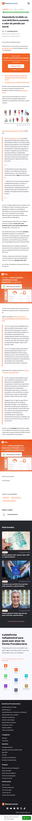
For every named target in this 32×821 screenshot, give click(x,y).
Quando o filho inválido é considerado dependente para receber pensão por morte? (16, 78)
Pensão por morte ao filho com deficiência (17, 82)
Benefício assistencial (8, 717)
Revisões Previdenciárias (9, 760)
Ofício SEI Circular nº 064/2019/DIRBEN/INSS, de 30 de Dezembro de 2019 (15, 319)
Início (11, 9)
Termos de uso (6, 792)
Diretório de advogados (9, 776)
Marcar (28, 818)
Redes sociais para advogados (10, 768)
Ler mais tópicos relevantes (16, 621)
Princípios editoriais (8, 787)
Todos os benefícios (7, 730)
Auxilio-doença (6, 710)
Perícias (4, 755)
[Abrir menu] (28, 3)
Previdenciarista (12, 31)
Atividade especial (7, 747)
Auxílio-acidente (7, 727)
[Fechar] (2, 816)
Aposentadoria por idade (9, 707)
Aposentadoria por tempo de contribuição (14, 712)
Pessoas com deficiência (9, 757)
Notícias (4, 738)
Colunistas (21, 9)
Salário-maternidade (8, 720)
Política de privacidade (8, 795)
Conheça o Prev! (16, 66)
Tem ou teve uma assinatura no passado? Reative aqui (12, 660)
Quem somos (6, 785)
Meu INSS (4, 752)
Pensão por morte (7, 725)
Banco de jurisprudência (9, 773)
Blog (15, 9)
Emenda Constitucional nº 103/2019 (13, 131)
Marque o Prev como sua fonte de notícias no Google (17, 12)
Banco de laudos (6, 770)
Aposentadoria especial (9, 722)
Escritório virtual (7, 778)
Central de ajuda (6, 790)
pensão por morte (7, 48)
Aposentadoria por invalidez (10, 715)
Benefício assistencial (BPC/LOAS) (12, 750)
